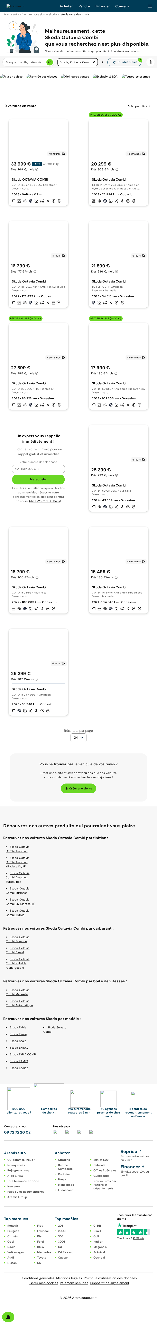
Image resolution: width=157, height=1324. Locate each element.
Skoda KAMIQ (19, 1061)
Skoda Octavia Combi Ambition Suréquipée (17, 877)
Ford (40, 1241)
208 (61, 1225)
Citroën (12, 1236)
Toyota (41, 1257)
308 (61, 1236)
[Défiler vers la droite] (102, 62)
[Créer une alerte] (8, 1317)
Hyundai (43, 1231)
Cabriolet (100, 1165)
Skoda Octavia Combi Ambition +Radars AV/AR (17, 862)
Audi (10, 1257)
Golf (96, 1236)
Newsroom (14, 1186)
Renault (12, 1225)
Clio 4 (97, 1231)
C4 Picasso (65, 1252)
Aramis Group (17, 1197)
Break (62, 1179)
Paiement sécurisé (74, 1283)
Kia (39, 1236)
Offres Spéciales (105, 1170)
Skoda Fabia (18, 1027)
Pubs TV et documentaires (25, 1191)
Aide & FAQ (15, 1176)
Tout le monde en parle (23, 1181)
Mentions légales (69, 1278)
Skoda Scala (18, 1041)
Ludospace (65, 1190)
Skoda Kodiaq (19, 1068)
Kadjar (98, 1241)
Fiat (40, 1225)
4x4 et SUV (101, 1160)
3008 (62, 1241)
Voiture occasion (33, 14)
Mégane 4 (100, 1247)
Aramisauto (11, 14)
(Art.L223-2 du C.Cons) (45, 501)
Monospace (66, 1185)
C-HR (97, 1225)
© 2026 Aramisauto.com (78, 1298)
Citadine (64, 1160)
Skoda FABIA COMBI (23, 1054)
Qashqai (99, 1257)
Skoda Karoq (18, 1034)
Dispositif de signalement (109, 1283)
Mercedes (44, 1252)
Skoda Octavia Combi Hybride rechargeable (17, 963)
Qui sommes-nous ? (21, 1160)
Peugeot (13, 1231)
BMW (41, 1247)
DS (39, 1263)
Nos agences (16, 1165)
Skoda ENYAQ (19, 1047)
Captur (63, 1257)
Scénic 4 (99, 1252)
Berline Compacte (65, 1167)
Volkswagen (15, 1252)
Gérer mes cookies (43, 1283)
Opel (10, 1241)
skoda (53, 14)
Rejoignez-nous (18, 1170)
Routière (64, 1174)
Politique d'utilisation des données (110, 1278)
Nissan (12, 1263)
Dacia (11, 1247)
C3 (60, 1247)
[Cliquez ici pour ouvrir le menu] (150, 6)
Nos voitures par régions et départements (105, 1184)
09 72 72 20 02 (17, 1132)
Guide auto (101, 1176)
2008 (62, 1231)
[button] (93, 62)
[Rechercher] (49, 62)
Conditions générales (38, 1278)
